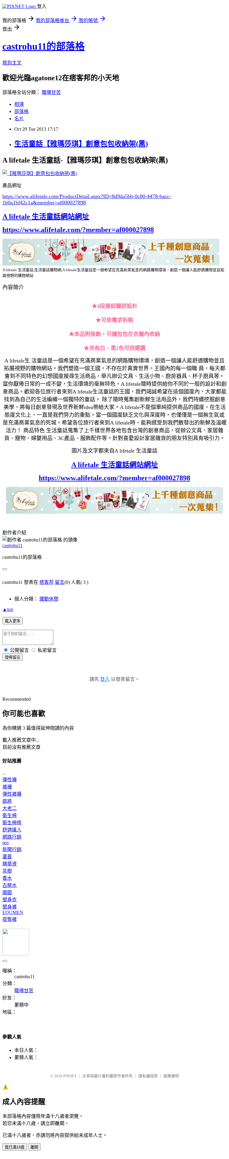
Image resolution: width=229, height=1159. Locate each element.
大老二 (9, 808)
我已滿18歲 (14, 1147)
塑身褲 (9, 906)
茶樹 (7, 871)
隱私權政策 (148, 1076)
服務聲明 (171, 1076)
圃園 (7, 892)
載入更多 (12, 621)
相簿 (19, 104)
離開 (34, 1147)
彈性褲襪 (11, 794)
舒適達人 (11, 829)
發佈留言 (12, 657)
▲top (7, 609)
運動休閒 (48, 598)
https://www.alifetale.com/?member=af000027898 (78, 230)
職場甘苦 (51, 92)
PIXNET (70, 1076)
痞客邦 (46, 582)
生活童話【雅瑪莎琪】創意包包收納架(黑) (81, 144)
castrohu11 (12, 545)
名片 (19, 118)
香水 (7, 878)
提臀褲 (9, 919)
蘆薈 (7, 856)
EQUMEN (12, 912)
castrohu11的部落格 (43, 46)
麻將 (7, 801)
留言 (59, 582)
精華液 (9, 863)
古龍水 (9, 885)
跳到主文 (11, 62)
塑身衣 (9, 899)
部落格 (21, 111)
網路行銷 (11, 836)
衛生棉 (9, 815)
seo (5, 842)
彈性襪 (9, 779)
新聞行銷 (11, 849)
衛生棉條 (11, 822)
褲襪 (7, 786)
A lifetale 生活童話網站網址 (45, 216)
